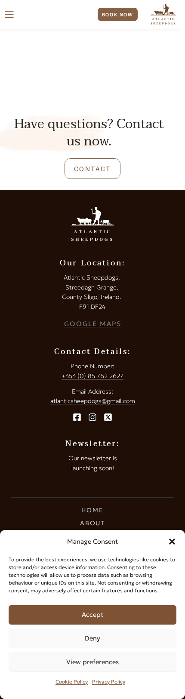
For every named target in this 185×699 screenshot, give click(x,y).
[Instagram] (92, 417)
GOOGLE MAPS (92, 324)
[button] (172, 541)
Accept (92, 614)
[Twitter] (108, 417)
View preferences (92, 662)
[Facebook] (77, 417)
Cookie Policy (72, 681)
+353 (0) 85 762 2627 (92, 376)
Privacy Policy (108, 681)
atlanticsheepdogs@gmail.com (92, 401)
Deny (92, 638)
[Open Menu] (9, 14)
